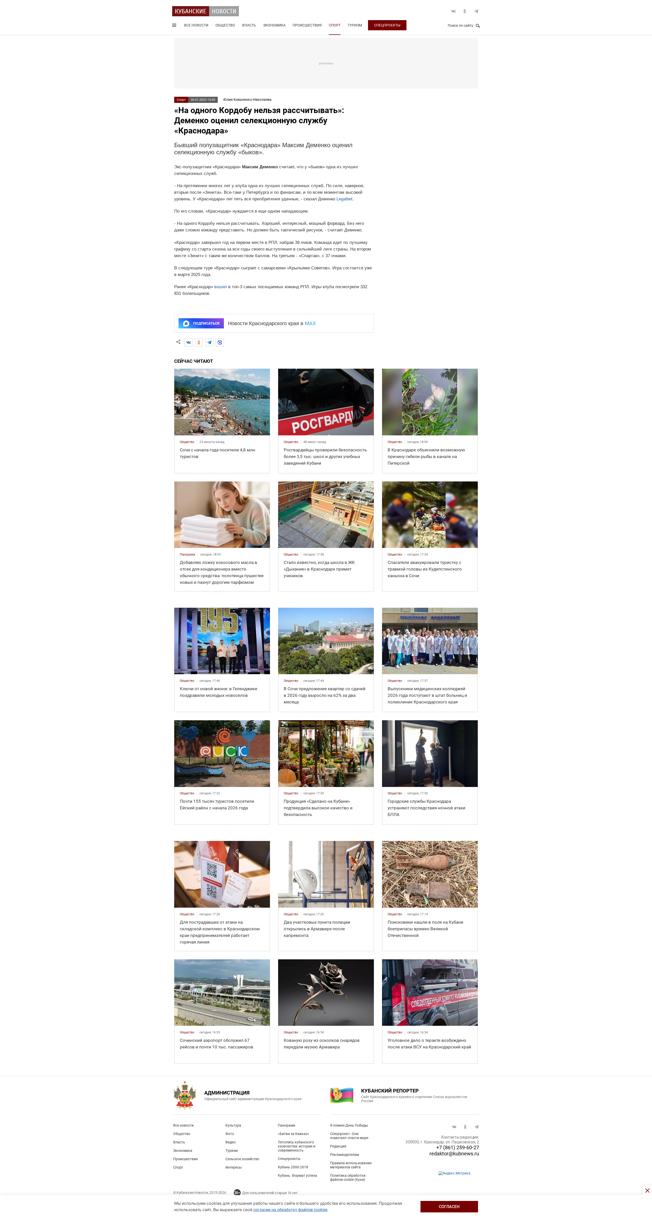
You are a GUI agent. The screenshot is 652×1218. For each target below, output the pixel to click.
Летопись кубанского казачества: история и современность (296, 1146)
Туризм (355, 25)
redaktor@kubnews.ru (454, 1154)
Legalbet (344, 199)
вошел (220, 286)
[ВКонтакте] (188, 342)
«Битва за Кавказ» (293, 1134)
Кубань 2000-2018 (293, 1167)
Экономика (274, 25)
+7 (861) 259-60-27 (457, 1147)
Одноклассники (465, 11)
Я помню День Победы (349, 1125)
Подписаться (206, 323)
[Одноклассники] (199, 342)
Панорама (286, 1125)
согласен (449, 1206)
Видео (230, 1142)
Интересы (233, 1167)
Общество (225, 25)
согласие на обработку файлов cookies (290, 1209)
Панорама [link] (187, 554)
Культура (233, 1125)
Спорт (335, 25)
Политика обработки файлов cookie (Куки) (347, 1177)
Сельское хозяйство (242, 1159)
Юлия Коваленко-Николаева (247, 100)
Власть (249, 25)
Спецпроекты (387, 25)
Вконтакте (453, 11)
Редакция (338, 1146)
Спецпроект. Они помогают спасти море (349, 1136)
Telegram (476, 11)
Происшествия (307, 25)
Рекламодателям (344, 1155)
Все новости (196, 25)
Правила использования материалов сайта (351, 1165)
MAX (310, 323)
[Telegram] (209, 342)
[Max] (220, 342)
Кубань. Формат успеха (297, 1175)
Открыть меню (174, 26)
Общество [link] (187, 442)
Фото (229, 1134)
